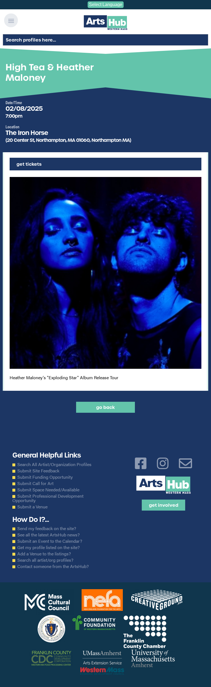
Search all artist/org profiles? (45, 560)
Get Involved (163, 505)
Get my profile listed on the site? (48, 547)
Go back (105, 407)
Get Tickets (28, 164)
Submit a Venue (32, 507)
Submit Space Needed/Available (48, 489)
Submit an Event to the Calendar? (49, 541)
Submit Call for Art (35, 483)
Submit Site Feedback (38, 471)
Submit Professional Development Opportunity (48, 498)
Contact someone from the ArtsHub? (53, 566)
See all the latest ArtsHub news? (48, 535)
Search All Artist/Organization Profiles (54, 464)
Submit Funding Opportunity (45, 477)
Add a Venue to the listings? (44, 554)
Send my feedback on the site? (46, 528)
